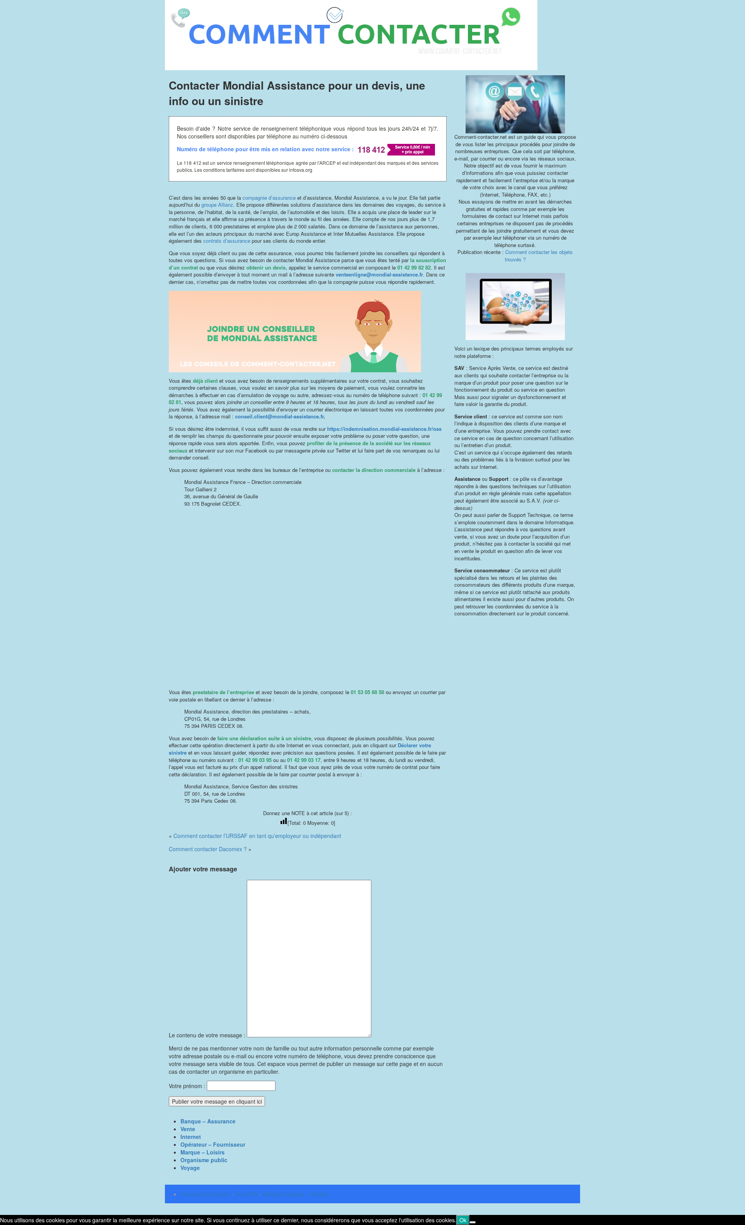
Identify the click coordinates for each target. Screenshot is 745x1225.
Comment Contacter (205, 1194)
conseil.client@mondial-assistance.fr (279, 416)
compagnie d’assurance (269, 197)
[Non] (473, 1222)
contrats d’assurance (226, 240)
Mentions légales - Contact (296, 1194)
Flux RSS (246, 1194)
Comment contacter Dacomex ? (208, 849)
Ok (462, 1220)
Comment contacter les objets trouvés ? (539, 255)
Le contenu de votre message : (208, 1035)
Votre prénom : (187, 1086)
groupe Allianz (217, 204)
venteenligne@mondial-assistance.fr (378, 274)
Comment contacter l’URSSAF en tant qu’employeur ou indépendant (257, 836)
